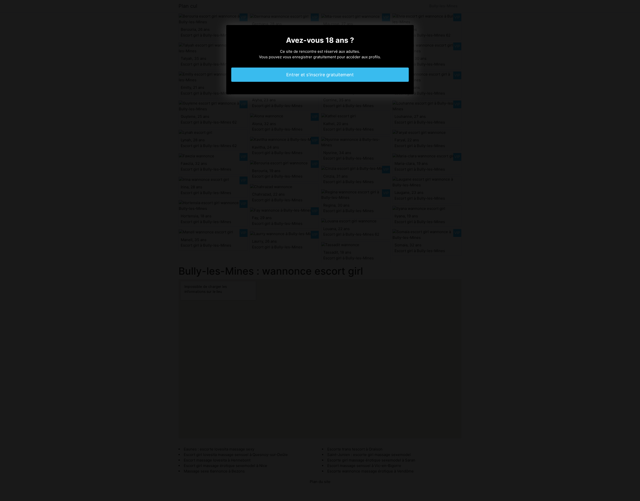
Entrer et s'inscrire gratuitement (320, 74)
